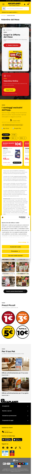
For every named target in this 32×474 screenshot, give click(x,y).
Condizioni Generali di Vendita (20, 176)
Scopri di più (9, 90)
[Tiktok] (15, 447)
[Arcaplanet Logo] (14, 4)
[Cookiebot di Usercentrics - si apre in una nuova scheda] (19, 217)
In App (14, 134)
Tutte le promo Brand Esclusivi (14, 291)
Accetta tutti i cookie (15, 246)
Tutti (5, 138)
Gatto (22, 138)
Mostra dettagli (22, 242)
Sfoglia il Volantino (13, 45)
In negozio (6, 134)
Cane (14, 138)
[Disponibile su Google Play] (18, 129)
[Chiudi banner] (28, 217)
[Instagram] (7, 447)
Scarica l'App (17, 162)
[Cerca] (4, 8)
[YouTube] (11, 447)
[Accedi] (24, 4)
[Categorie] (3, 4)
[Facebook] (3, 447)
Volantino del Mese (11, 15)
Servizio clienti (8, 432)
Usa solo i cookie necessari (15, 255)
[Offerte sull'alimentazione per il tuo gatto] (15, 384)
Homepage (3, 15)
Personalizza (14, 251)
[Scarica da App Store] (7, 129)
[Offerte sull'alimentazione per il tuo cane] (15, 364)
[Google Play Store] (7, 439)
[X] (19, 447)
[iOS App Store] (17, 439)
